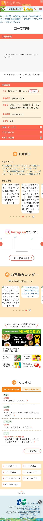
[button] (10, 216)
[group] (21, 169)
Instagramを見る (21, 257)
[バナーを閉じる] (40, 502)
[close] (41, 1)
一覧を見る (32, 451)
